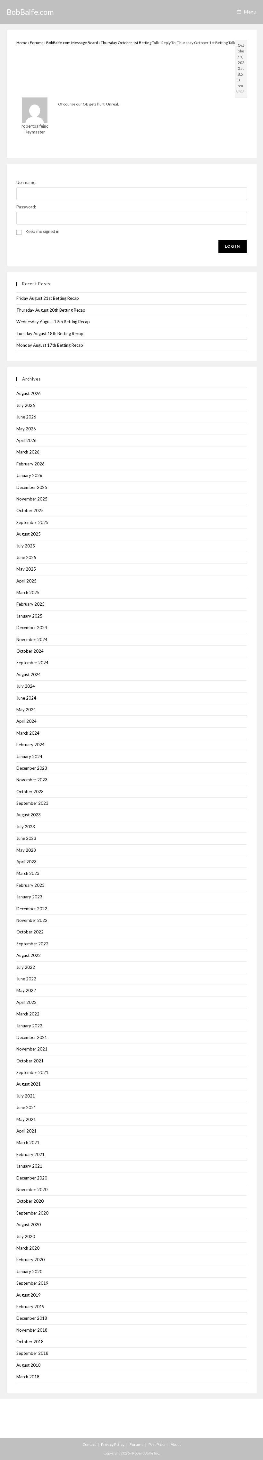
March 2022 (27, 1013)
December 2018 (31, 1318)
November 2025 (31, 498)
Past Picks (156, 1444)
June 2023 (26, 838)
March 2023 (27, 873)
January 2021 (29, 1166)
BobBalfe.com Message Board (72, 42)
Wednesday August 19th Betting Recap (53, 321)
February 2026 (30, 463)
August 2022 (28, 955)
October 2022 (30, 931)
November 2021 (31, 1048)
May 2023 (26, 850)
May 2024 (26, 709)
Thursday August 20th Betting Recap (50, 310)
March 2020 (27, 1248)
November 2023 (31, 779)
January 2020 (29, 1271)
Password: (26, 206)
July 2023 (25, 826)
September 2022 (32, 943)
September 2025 (32, 522)
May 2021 (26, 1119)
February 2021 (30, 1154)
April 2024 (26, 721)
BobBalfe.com (30, 11)
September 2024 (32, 662)
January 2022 (29, 1025)
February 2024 (30, 744)
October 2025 (30, 510)
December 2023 (31, 768)
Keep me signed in (42, 231)
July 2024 (25, 686)
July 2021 (25, 1095)
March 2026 (27, 452)
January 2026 (29, 475)
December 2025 (31, 487)
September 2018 (32, 1353)
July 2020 (25, 1236)
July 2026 (25, 405)
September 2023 (32, 803)
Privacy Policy (112, 1444)
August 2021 (28, 1084)
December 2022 (31, 908)
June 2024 (26, 698)
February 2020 (30, 1259)
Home (21, 42)
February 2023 (30, 885)
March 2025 (27, 592)
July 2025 (25, 545)
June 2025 (26, 557)
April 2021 (26, 1131)
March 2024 (27, 733)
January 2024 (29, 756)
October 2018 (30, 1341)
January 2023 (29, 896)
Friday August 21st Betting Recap (47, 298)
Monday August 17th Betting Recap (49, 345)
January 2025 (29, 616)
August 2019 (28, 1295)
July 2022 (25, 967)
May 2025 (26, 569)
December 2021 (31, 1037)
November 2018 (31, 1330)
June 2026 (26, 416)
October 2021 (30, 1060)
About (176, 1444)
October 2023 (30, 791)
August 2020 (28, 1224)
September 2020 (32, 1213)
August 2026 (28, 393)
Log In (232, 246)
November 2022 (31, 920)
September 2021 (32, 1072)
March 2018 (27, 1376)
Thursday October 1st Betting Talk (130, 42)
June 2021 (26, 1107)
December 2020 (31, 1177)
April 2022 (26, 1002)
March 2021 (27, 1142)
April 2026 (26, 440)
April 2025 (26, 580)
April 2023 (26, 861)
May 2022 (26, 990)
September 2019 (32, 1283)
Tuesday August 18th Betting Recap (49, 333)
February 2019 (30, 1306)
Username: (26, 182)
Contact (89, 1444)
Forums (37, 42)
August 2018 (28, 1365)
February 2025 (30, 604)
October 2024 (30, 651)
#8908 (238, 91)
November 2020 (31, 1189)
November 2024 (31, 639)
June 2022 (26, 978)
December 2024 (31, 627)
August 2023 (28, 814)
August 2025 (28, 534)
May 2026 (26, 428)
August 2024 (28, 674)
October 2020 (30, 1201)
